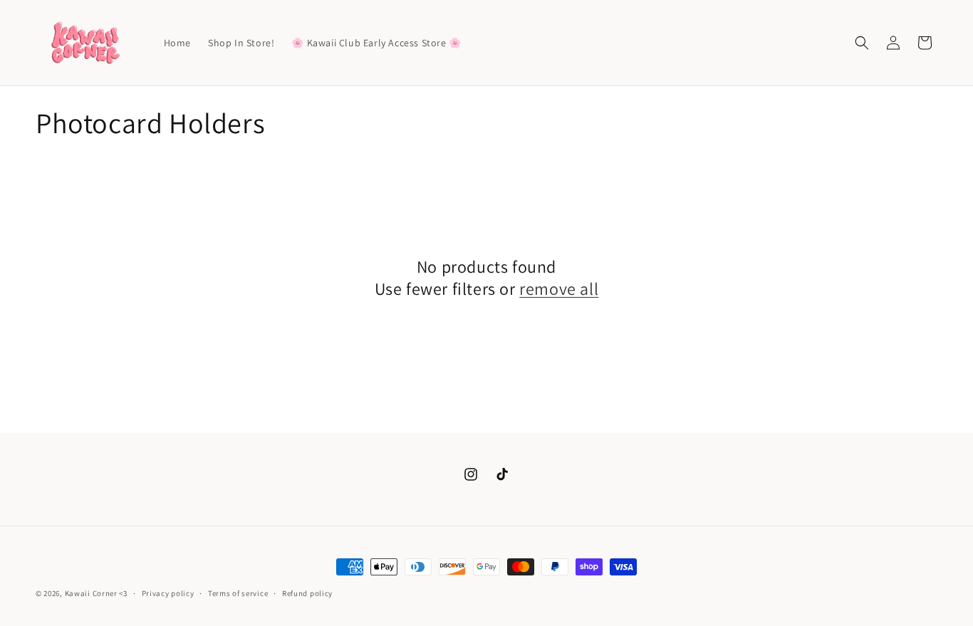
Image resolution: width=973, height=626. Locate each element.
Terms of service (238, 593)
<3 (123, 593)
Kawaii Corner (91, 593)
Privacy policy (168, 593)
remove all (558, 289)
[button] (862, 42)
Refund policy (307, 593)
